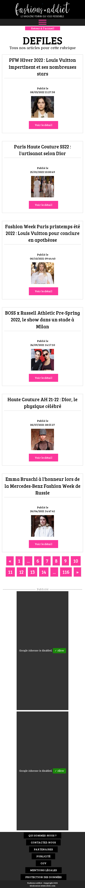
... (28, 561)
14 (44, 572)
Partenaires (43, 849)
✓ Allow (59, 650)
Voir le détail (43, 125)
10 (75, 561)
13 (32, 572)
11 (10, 572)
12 (21, 572)
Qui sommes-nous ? (42, 835)
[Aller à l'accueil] (42, 9)
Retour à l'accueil (42, 28)
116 (65, 572)
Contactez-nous (43, 842)
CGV (43, 863)
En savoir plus (42, 108)
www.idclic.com (48, 885)
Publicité (43, 856)
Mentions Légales (43, 870)
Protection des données (43, 877)
